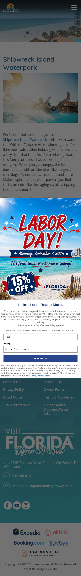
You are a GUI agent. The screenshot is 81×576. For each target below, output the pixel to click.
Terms (47, 375)
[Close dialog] (77, 202)
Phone (7, 343)
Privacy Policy (37, 375)
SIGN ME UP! (40, 358)
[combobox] (8, 349)
